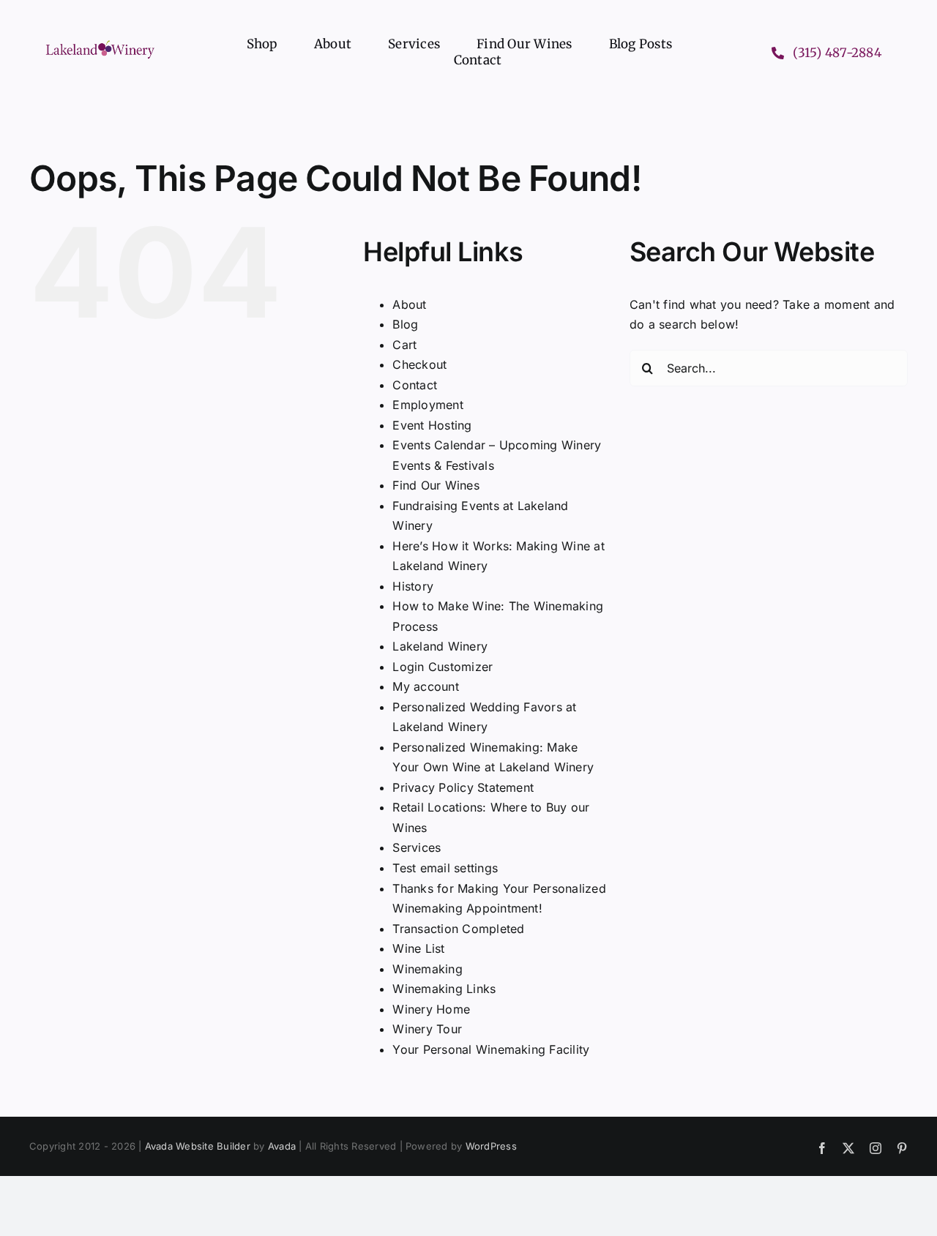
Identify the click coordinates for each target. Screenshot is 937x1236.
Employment (427, 404)
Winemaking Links (444, 988)
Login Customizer (442, 666)
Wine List (418, 948)
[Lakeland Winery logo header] (100, 43)
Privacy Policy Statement (463, 787)
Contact (414, 385)
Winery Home (431, 1009)
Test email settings (445, 868)
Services (416, 847)
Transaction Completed (458, 928)
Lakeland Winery (440, 646)
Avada (282, 1146)
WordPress (491, 1146)
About (409, 304)
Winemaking (427, 969)
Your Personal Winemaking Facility (490, 1049)
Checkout (419, 364)
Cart (404, 344)
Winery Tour (427, 1029)
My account (425, 686)
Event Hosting (431, 425)
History (412, 586)
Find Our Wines (435, 485)
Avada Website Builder (197, 1146)
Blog (405, 324)
